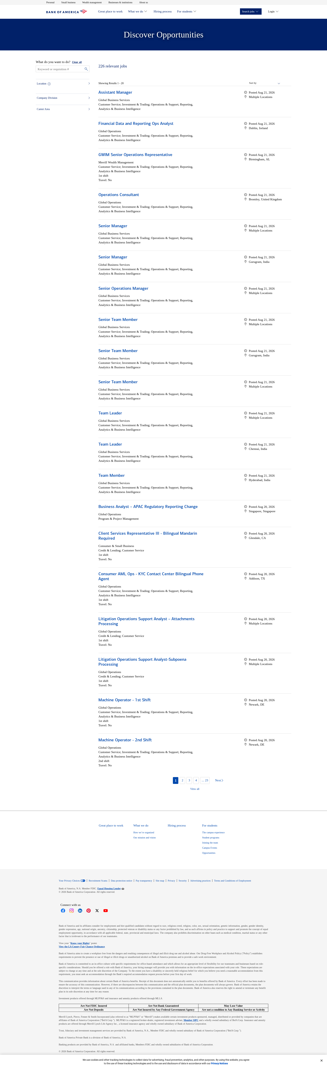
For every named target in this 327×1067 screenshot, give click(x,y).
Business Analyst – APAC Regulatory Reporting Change (148, 507)
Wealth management (92, 2)
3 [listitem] (189, 780)
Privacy (171, 880)
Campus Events (209, 848)
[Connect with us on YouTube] (105, 910)
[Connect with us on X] (97, 910)
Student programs (210, 837)
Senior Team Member (118, 320)
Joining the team (210, 842)
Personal (50, 2)
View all (194, 788)
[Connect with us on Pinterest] (88, 910)
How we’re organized (143, 832)
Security (183, 880)
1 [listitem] (175, 780)
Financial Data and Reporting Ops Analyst (135, 124)
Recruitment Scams (98, 880)
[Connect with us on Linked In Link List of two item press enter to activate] (80, 910)
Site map (160, 880)
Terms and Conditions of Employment (232, 880)
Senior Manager (112, 226)
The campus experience (213, 832)
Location (41, 83)
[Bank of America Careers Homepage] (66, 12)
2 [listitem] (182, 780)
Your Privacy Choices (69, 881)
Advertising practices (200, 880)
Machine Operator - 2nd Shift (125, 740)
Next (218, 780)
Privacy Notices (219, 1063)
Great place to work (110, 11)
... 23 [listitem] (205, 780)
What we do (135, 11)
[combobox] (269, 83)
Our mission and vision (144, 837)
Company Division (47, 97)
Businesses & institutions (120, 2)
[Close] (321, 1060)
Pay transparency (144, 880)
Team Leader (110, 413)
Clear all (77, 62)
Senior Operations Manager (123, 289)
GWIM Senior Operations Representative (135, 155)
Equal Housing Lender (110, 888)
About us (143, 2)
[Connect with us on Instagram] (71, 910)
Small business (68, 2)
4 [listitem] (196, 780)
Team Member (111, 476)
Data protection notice (121, 880)
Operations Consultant (118, 195)
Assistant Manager (115, 93)
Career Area (43, 109)
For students (184, 11)
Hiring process (163, 11)
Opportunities (208, 853)
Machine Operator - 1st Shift (124, 700)
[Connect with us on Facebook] (63, 910)
